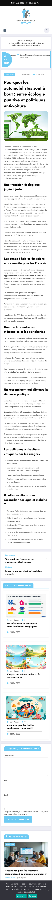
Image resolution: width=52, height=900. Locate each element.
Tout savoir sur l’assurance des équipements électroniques (19, 560)
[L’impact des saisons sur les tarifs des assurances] (26, 656)
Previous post (10, 555)
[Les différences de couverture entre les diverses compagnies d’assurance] (26, 606)
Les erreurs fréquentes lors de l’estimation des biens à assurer (26, 872)
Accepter (21, 896)
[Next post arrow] (46, 572)
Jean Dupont (14, 620)
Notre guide (9, 75)
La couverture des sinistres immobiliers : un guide (24, 572)
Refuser (32, 896)
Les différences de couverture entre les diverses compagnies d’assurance (22, 625)
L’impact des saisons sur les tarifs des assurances (23, 676)
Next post (8, 567)
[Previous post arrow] (46, 558)
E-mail (6, 795)
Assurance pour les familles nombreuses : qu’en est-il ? (20, 727)
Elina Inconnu (26, 75)
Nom (5, 780)
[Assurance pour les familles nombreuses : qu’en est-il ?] (26, 707)
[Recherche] (46, 30)
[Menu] (5, 30)
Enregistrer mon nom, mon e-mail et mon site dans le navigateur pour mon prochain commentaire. (26, 813)
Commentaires (9, 755)
